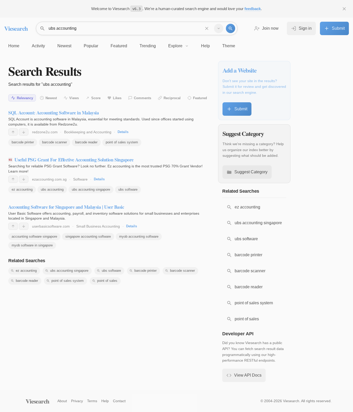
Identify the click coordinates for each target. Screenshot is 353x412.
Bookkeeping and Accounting (87, 132)
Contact (119, 401)
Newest (51, 98)
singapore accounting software (88, 236)
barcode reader (86, 142)
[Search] (230, 28)
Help (105, 401)
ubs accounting (52, 189)
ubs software (127, 189)
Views (74, 98)
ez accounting (22, 189)
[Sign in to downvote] (23, 132)
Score (96, 98)
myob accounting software (138, 236)
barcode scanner (54, 142)
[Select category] (218, 28)
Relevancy (25, 98)
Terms (92, 401)
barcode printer (23, 142)
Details (123, 132)
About (62, 401)
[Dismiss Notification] (344, 8)
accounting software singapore (34, 236)
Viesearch (16, 28)
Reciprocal (172, 98)
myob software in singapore (32, 245)
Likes (117, 98)
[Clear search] (206, 28)
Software (80, 179)
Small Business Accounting (98, 226)
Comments (142, 98)
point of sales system (122, 142)
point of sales (107, 281)
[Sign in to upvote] (13, 132)
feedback (252, 8)
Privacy (77, 401)
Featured (200, 98)
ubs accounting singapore (91, 189)
